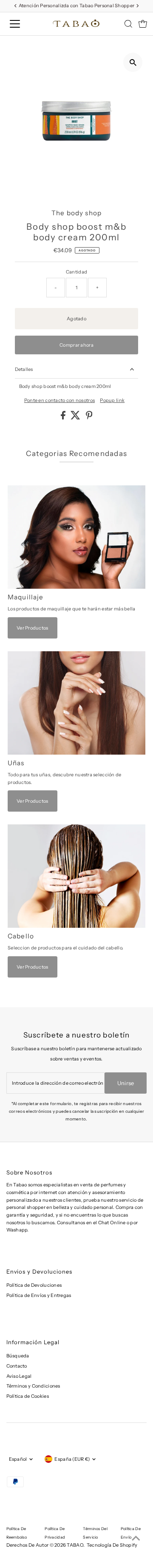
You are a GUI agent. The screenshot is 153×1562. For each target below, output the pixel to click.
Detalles (24, 369)
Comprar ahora (77, 345)
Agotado (76, 319)
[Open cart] (143, 24)
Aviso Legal (19, 1376)
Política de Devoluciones (34, 1285)
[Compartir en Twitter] (76, 418)
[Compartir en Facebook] (63, 418)
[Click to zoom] (132, 62)
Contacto (16, 1366)
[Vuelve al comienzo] (136, 1538)
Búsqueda (17, 1356)
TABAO (75, 1545)
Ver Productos (32, 628)
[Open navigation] (21, 23)
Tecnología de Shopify (112, 1545)
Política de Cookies (27, 1396)
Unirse (125, 1083)
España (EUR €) (72, 1459)
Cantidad (76, 272)
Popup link (112, 400)
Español (18, 1459)
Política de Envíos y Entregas (38, 1295)
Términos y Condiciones (33, 1386)
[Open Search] (128, 24)
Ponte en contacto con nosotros (59, 400)
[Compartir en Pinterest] (89, 418)
